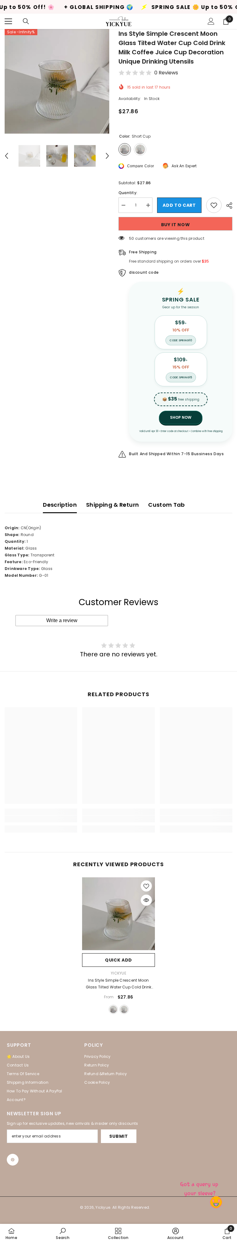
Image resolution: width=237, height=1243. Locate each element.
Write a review (61, 620)
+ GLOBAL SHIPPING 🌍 (59, 7)
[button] (6, 155)
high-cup (124, 1009)
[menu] (8, 21)
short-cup (113, 1009)
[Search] (26, 21)
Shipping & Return (112, 505)
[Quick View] (146, 900)
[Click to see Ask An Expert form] (200, 1187)
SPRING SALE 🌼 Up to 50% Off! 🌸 (165, 7)
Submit (118, 1136)
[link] (41, 819)
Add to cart (179, 205)
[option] (57, 81)
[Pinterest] (13, 1160)
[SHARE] (227, 205)
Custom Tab (166, 505)
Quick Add (118, 960)
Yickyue (118, 973)
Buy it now (175, 225)
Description (60, 505)
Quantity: (127, 192)
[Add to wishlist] (214, 205)
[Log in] (211, 21)
